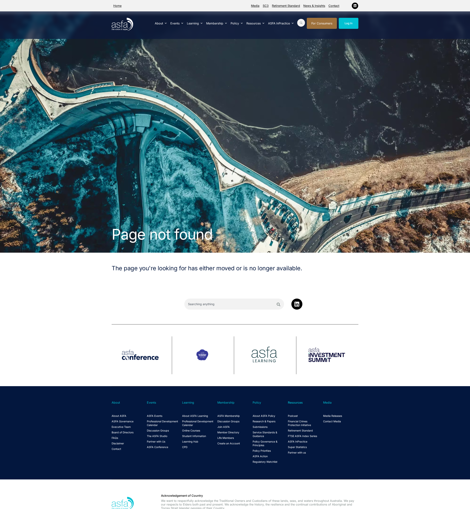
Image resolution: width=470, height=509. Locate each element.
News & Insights (314, 6)
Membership (214, 23)
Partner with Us (156, 441)
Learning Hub (190, 441)
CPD (184, 447)
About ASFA (119, 415)
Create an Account (228, 443)
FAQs (115, 437)
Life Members (225, 437)
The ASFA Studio (157, 436)
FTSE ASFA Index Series (302, 436)
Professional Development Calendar (162, 423)
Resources (253, 23)
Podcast (293, 415)
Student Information (194, 436)
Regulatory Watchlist (265, 461)
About (159, 23)
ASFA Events (154, 415)
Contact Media (332, 421)
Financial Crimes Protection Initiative (299, 423)
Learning (193, 23)
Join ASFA (223, 426)
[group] (142, 355)
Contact (333, 6)
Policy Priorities (262, 450)
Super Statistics (297, 447)
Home (117, 6)
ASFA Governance (122, 421)
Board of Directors (122, 432)
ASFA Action (260, 456)
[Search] (278, 304)
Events (175, 23)
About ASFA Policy (264, 415)
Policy (235, 23)
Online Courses (191, 430)
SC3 (266, 6)
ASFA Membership (228, 415)
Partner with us (297, 452)
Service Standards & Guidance (265, 434)
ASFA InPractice (279, 23)
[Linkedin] (355, 6)
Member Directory (228, 432)
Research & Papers (264, 421)
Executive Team (121, 426)
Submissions (260, 426)
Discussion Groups (158, 430)
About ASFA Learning (195, 415)
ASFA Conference (157, 447)
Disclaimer (118, 443)
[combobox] (234, 304)
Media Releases (332, 415)
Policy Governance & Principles (265, 443)
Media (255, 6)
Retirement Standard (286, 6)
